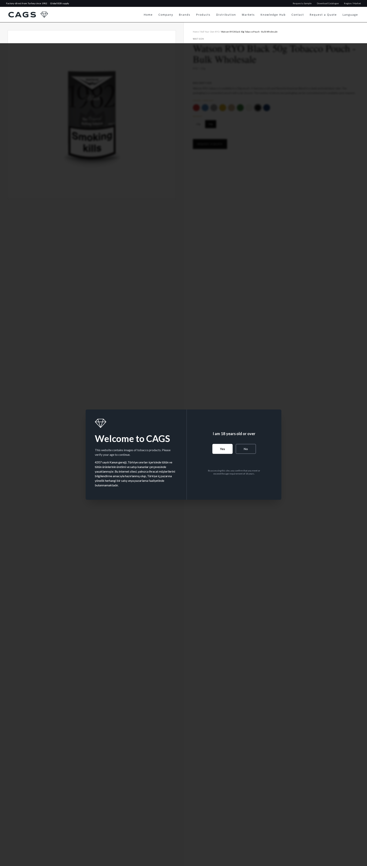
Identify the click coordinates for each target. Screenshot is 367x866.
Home (148, 14)
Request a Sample (302, 3)
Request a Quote (323, 14)
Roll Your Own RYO (210, 31)
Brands (184, 14)
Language (350, 14)
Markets (248, 14)
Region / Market (352, 3)
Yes (222, 449)
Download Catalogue (328, 3)
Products (203, 14)
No (246, 449)
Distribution (226, 14)
